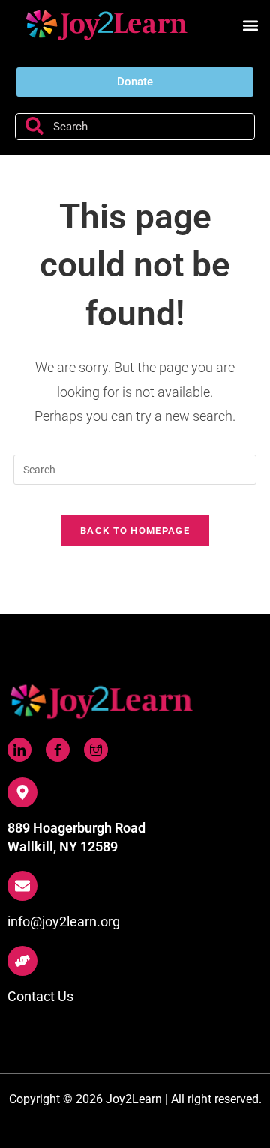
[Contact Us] (23, 961)
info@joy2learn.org (64, 921)
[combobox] (135, 126)
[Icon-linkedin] (20, 750)
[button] (250, 25)
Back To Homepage (135, 530)
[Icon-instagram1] (96, 750)
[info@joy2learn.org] (23, 886)
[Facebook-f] (58, 750)
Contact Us (41, 996)
